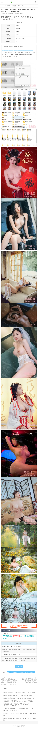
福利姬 (26, 672)
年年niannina (14, 672)
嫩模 (8, 672)
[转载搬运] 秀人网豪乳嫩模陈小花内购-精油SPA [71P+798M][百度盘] (29, 680)
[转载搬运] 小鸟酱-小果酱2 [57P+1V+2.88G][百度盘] (18, 701)
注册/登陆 (16, 636)
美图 (19, 6)
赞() (20, 666)
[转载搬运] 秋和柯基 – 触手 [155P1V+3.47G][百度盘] (18, 695)
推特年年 (21, 672)
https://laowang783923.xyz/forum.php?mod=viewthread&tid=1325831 (17, 50)
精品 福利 (32, 672)
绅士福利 (14, 6)
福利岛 (19, 2)
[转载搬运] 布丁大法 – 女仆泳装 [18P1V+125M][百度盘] (19, 692)
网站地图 (23, 726)
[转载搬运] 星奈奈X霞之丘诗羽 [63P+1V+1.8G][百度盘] (18, 698)
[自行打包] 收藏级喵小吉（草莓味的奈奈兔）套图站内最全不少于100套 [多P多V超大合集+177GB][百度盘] (9, 681)
